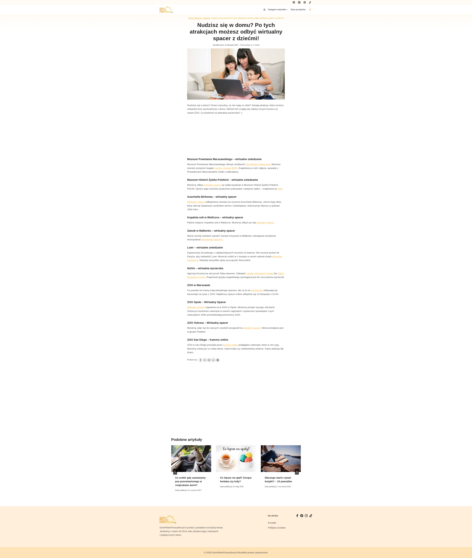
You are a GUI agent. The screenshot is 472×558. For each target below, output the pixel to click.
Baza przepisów (298, 9)
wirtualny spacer (212, 185)
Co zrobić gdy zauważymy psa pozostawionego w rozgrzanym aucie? (190, 481)
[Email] (209, 360)
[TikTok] (310, 2)
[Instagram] (299, 2)
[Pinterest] (304, 2)
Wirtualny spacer (196, 202)
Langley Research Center (259, 273)
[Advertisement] (236, 136)
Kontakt (272, 522)
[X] (205, 360)
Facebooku (257, 290)
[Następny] (297, 472)
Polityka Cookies (277, 527)
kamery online (230, 345)
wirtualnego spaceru (212, 239)
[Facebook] (294, 2)
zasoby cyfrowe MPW (225, 168)
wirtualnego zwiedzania (258, 164)
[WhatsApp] (213, 360)
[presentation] (191, 458)
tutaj (280, 188)
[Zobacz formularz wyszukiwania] (310, 9)
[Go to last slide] (175, 472)
